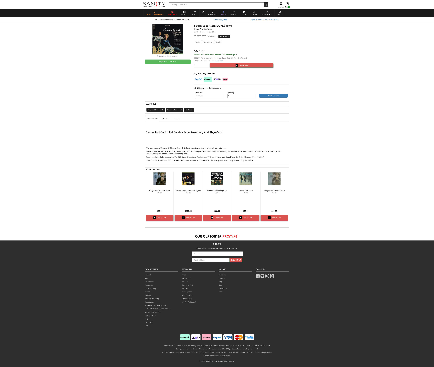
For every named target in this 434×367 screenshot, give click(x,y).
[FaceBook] (258, 277)
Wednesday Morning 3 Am (217, 190)
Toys (146, 326)
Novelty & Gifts (150, 315)
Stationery (148, 322)
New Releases (187, 295)
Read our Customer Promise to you (217, 356)
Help (220, 282)
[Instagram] (267, 277)
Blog (220, 285)
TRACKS (176, 119)
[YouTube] (272, 277)
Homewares (149, 302)
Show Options (273, 95)
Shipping (222, 275)
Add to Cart (161, 218)
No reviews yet (212, 36)
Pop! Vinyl (212, 14)
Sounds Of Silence (246, 190)
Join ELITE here (217, 60)
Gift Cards (185, 288)
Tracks (198, 42)
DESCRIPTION (152, 119)
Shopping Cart (187, 285)
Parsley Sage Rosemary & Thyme (188, 190)
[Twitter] (263, 277)
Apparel (148, 275)
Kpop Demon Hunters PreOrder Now (265, 20)
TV (203, 14)
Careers (222, 278)
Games (279, 14)
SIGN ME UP (236, 260)
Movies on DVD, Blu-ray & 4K (155, 305)
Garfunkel (189, 110)
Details (218, 42)
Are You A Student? (189, 302)
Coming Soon (187, 292)
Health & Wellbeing (152, 299)
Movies (184, 14)
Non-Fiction (267, 14)
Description (208, 42)
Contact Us (223, 288)
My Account (186, 278)
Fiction (254, 14)
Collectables (149, 282)
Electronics (149, 285)
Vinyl (244, 14)
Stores (221, 292)
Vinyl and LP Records (156, 110)
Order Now (243, 65)
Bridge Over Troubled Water (159, 190)
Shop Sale (172, 14)
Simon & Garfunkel (174, 110)
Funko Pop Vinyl (151, 288)
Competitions (187, 299)
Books (147, 278)
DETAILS (166, 119)
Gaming (233, 14)
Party (147, 319)
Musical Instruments (152, 312)
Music (194, 14)
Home (184, 275)
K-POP (223, 14)
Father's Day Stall (220, 20)
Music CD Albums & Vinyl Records (157, 309)
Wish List (185, 282)
